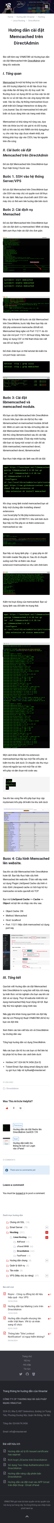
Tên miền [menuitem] (14, 1270)
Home (10, 17)
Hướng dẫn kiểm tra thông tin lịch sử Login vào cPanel (24, 1146)
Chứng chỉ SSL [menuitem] (17, 1222)
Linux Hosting (19, 20)
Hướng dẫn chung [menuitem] (18, 1260)
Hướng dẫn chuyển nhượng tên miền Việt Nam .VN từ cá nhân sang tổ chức (24, 1321)
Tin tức (27, 1369)
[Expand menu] (46, 6)
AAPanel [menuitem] (21, 1242)
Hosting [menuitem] (14, 1232)
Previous (18, 1125)
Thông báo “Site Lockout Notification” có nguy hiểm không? (26, 1335)
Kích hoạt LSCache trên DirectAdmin (27, 1459)
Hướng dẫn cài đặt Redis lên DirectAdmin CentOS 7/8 (27, 1130)
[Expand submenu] (46, 1227)
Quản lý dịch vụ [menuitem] (17, 1265)
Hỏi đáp (27, 1364)
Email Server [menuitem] (16, 1227)
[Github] (27, 1374)
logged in (20, 1193)
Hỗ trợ (27, 1360)
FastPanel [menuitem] (21, 1255)
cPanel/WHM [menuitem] (23, 1246)
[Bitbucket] (33, 1374)
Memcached (9, 82)
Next (16, 1139)
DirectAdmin (34, 20)
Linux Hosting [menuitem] (19, 1237)
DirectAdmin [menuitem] (23, 1251)
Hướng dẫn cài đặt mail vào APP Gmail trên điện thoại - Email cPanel (28, 1484)
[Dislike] (20, 1108)
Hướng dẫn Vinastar (26, 17)
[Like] (7, 1108)
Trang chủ (27, 1356)
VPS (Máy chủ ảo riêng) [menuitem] (22, 1275)
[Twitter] (20, 1374)
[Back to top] (27, 1516)
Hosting (41, 17)
